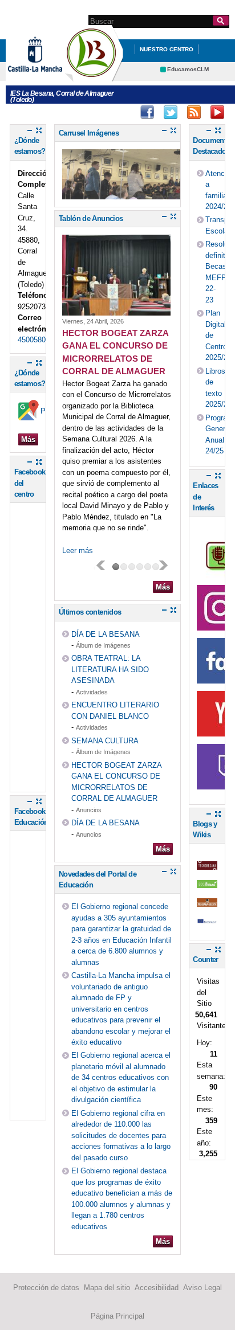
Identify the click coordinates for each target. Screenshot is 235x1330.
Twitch (194, 112)
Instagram (170, 112)
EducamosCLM (188, 69)
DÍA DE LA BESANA (105, 634)
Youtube (217, 112)
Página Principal (117, 1316)
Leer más (77, 550)
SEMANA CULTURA (105, 740)
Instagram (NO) (124, 112)
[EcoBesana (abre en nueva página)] (207, 882)
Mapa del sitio (107, 1287)
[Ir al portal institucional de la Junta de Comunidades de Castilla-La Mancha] (49, 76)
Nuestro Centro (166, 49)
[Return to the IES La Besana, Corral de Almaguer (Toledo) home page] (94, 76)
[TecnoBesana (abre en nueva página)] (207, 864)
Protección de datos (46, 1287)
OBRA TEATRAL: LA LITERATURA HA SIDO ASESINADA (110, 669)
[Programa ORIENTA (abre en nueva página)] (207, 901)
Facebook (147, 112)
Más (28, 439)
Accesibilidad (157, 1287)
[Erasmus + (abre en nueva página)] (207, 919)
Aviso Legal (202, 1287)
